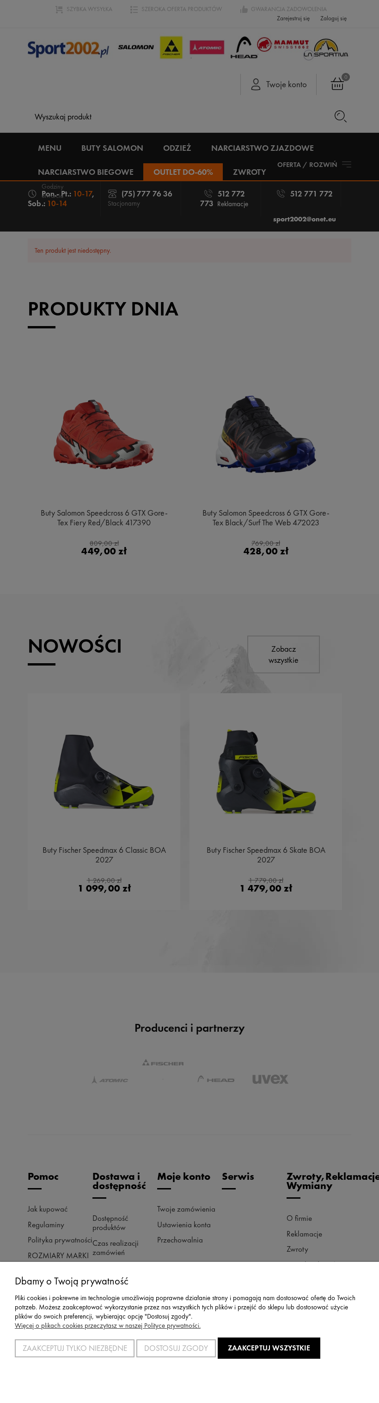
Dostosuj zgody (176, 1348)
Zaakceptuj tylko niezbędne (75, 1348)
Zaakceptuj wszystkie (269, 1348)
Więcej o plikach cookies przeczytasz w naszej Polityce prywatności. (108, 1325)
